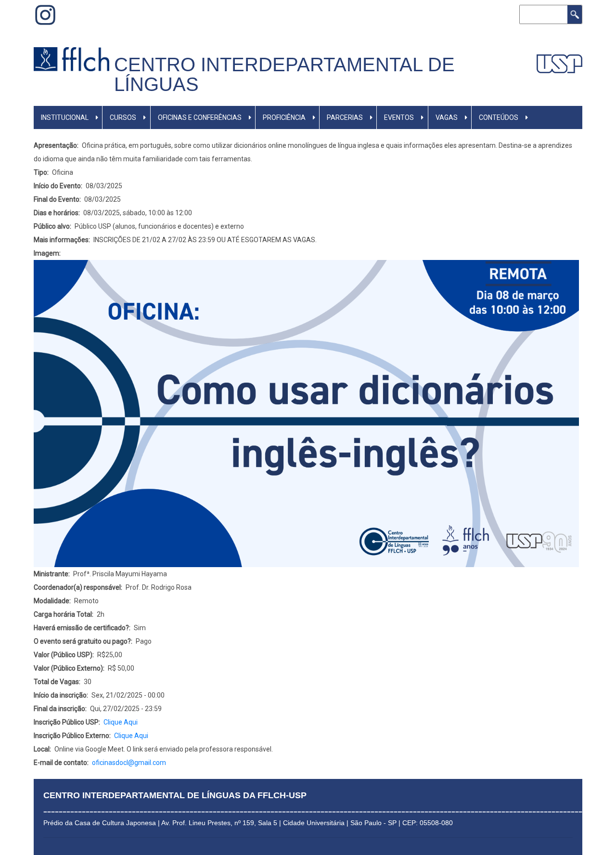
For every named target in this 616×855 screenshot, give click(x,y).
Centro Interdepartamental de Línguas (284, 74)
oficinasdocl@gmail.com (129, 762)
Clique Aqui (120, 722)
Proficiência (284, 117)
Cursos (123, 117)
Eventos (399, 117)
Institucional (65, 117)
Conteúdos (498, 117)
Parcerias (345, 117)
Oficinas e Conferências (200, 117)
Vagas (447, 117)
